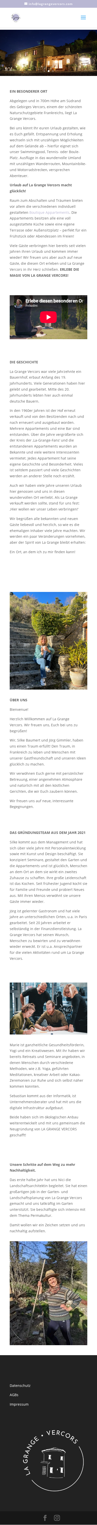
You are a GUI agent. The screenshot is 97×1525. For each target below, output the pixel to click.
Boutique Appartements (49, 212)
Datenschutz (20, 1347)
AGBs (14, 1357)
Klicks (48, 33)
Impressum (19, 1366)
